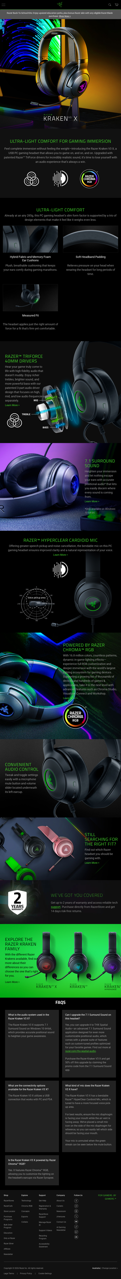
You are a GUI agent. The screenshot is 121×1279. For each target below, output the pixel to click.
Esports (24, 1217)
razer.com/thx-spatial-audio (80, 1051)
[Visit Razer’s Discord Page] (76, 1237)
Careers (60, 1206)
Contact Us (61, 1222)
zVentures (61, 1217)
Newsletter (8, 1254)
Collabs (24, 1222)
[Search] (109, 4)
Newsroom (61, 1211)
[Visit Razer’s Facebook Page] (76, 1201)
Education (8, 1233)
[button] (3, 5)
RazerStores (9, 1201)
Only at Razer (9, 1238)
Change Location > (110, 1268)
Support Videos (45, 1230)
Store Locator (9, 1211)
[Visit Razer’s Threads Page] (76, 1211)
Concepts (25, 1211)
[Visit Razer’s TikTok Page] (76, 1226)
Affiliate (7, 1249)
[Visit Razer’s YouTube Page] (76, 1221)
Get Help (42, 1201)
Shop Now (65, 16)
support (55, 906)
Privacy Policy (26, 1273)
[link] (60, 4)
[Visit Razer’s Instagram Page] (76, 1206)
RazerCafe (8, 1206)
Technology (26, 1201)
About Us (60, 1201)
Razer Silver (9, 1243)
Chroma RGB (26, 1206)
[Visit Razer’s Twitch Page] (76, 1232)
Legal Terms (9, 1273)
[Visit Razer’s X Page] (76, 1216)
